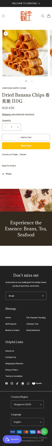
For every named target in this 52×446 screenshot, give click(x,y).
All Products (10, 323)
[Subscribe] (43, 296)
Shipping (6, 114)
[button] (3, 16)
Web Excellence (26, 440)
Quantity (6, 120)
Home (8, 317)
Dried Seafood (33, 330)
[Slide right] (32, 81)
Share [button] (9, 173)
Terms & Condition (14, 376)
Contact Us (10, 357)
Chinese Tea (32, 323)
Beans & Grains (12, 330)
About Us (9, 350)
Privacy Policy (11, 369)
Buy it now (26, 145)
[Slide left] (20, 81)
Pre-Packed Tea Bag (35, 317)
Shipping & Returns (14, 363)
